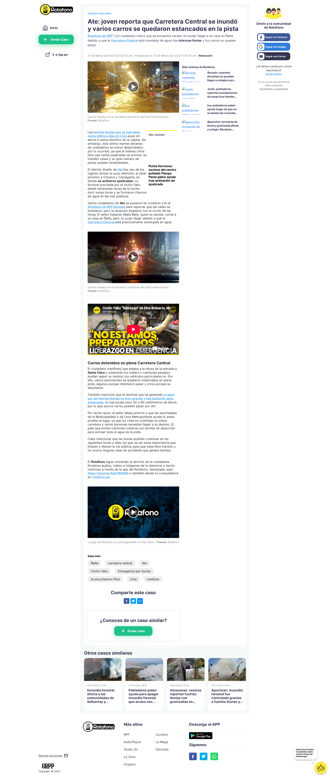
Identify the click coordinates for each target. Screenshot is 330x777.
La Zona (129, 757)
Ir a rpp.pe (60, 54)
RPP (126, 734)
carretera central (120, 563)
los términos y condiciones (274, 88)
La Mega (162, 742)
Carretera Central (124, 40)
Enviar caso (136, 631)
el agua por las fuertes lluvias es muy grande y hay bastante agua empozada (131, 398)
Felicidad (162, 749)
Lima (133, 579)
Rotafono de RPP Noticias (106, 207)
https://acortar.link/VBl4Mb (108, 473)
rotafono (153, 579)
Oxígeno (130, 764)
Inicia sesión (273, 73)
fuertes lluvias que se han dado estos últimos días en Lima (114, 134)
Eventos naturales (99, 13)
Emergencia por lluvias (134, 571)
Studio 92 (131, 749)
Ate (121, 169)
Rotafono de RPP (100, 36)
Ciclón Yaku (99, 571)
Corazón (162, 734)
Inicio (54, 28)
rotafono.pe (101, 477)
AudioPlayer (132, 742)
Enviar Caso (60, 39)
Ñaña (94, 563)
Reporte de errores (50, 755)
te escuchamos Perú (105, 579)
